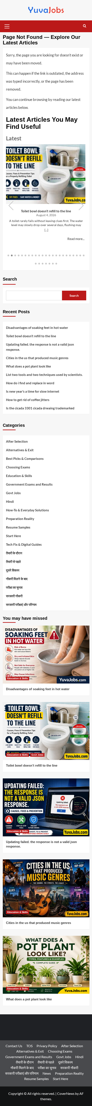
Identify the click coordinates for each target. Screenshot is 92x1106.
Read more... (76, 239)
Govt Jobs (13, 493)
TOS (29, 1046)
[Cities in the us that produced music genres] (46, 888)
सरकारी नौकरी (14, 596)
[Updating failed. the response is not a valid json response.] (46, 807)
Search (10, 279)
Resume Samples (18, 527)
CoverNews (65, 1093)
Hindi (10, 501)
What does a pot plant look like (28, 366)
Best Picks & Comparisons (25, 458)
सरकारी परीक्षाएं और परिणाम (21, 604)
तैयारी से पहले (13, 562)
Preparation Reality (20, 519)
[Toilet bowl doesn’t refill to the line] (46, 731)
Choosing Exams (18, 467)
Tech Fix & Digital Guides (24, 544)
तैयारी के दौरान (14, 553)
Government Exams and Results (29, 484)
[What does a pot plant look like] (46, 965)
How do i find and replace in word (30, 383)
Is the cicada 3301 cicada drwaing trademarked (40, 408)
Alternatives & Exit (20, 450)
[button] (7, 25)
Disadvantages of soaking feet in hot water (37, 328)
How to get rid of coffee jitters (27, 400)
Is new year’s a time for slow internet (32, 391)
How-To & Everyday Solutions (27, 510)
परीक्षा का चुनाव (14, 587)
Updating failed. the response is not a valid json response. (40, 346)
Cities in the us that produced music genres (37, 358)
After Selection (17, 441)
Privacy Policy (47, 1046)
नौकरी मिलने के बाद (17, 579)
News (47, 1073)
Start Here (13, 536)
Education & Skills (19, 476)
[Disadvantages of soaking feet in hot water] (46, 655)
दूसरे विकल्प (12, 570)
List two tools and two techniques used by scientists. (44, 375)
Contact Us (14, 1046)
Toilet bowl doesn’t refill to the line (46, 211)
